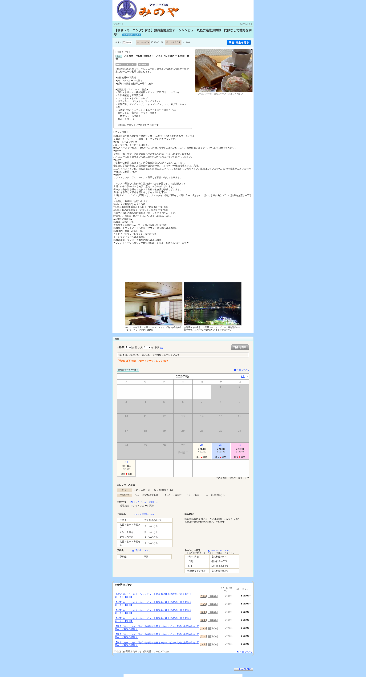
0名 (161, 347)
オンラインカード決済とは (146, 502)
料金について (243, 369)
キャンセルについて (220, 550)
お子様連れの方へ (145, 514)
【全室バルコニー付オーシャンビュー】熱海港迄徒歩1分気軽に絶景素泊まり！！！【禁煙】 (153, 596)
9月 (243, 376)
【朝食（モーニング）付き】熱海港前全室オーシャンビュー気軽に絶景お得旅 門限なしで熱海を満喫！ (157, 628)
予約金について (142, 550)
